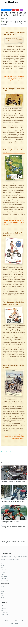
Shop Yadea (3, 569)
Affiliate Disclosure (5, 580)
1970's (21, 9)
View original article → (6, 451)
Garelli (2, 597)
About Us (3, 572)
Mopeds (3, 605)
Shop (2, 567)
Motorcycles (3, 608)
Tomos (2, 595)
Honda (14, 9)
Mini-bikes (3, 9)
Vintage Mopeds (4, 614)
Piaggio (2, 593)
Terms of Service (4, 578)
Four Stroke (9, 9)
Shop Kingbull (4, 571)
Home (2, 565)
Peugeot (3, 599)
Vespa (2, 588)
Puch (2, 589)
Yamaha (2, 591)
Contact (2, 574)
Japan (18, 9)
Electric (2, 610)
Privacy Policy (4, 576)
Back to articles (5, 7)
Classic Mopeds (4, 612)
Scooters (3, 606)
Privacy (11, 623)
